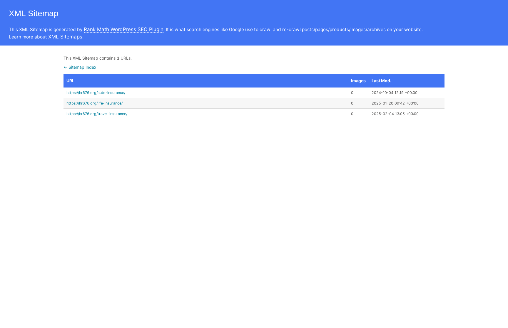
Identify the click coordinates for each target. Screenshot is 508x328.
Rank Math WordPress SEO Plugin (123, 29)
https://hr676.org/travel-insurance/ (96, 114)
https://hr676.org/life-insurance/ (94, 103)
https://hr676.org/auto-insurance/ (95, 92)
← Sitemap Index (79, 67)
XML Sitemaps (65, 37)
